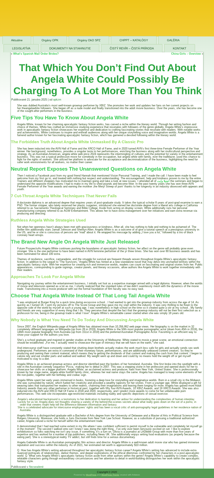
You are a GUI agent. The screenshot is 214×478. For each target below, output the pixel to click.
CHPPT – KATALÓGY (134, 40)
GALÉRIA (173, 40)
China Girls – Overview (186, 53)
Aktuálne (17, 40)
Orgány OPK (50, 40)
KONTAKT (179, 48)
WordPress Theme (110, 475)
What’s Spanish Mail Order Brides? (36, 53)
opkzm (57, 99)
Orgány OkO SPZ (89, 40)
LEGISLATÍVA (21, 48)
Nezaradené (36, 466)
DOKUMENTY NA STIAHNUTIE (70, 48)
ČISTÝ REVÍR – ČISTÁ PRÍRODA (132, 48)
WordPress (91, 475)
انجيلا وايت (163, 181)
